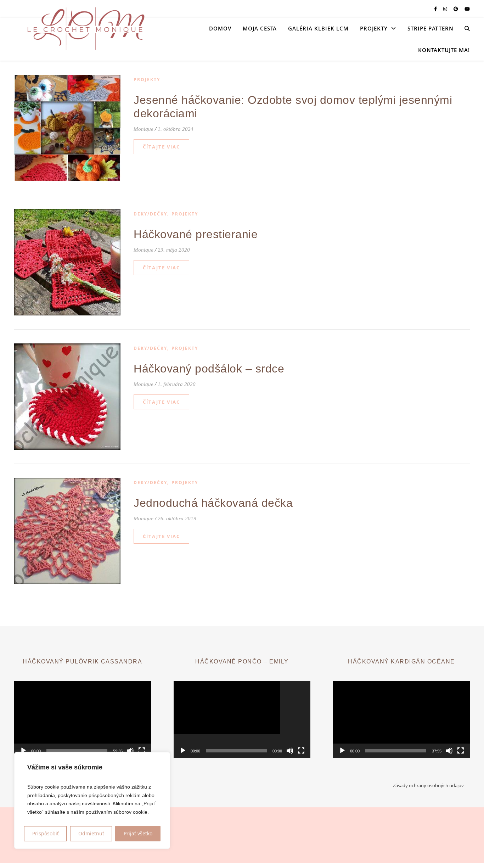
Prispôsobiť (45, 833)
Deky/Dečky (150, 214)
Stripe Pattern (430, 28)
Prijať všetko (138, 833)
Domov (220, 28)
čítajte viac (161, 147)
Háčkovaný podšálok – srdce (209, 368)
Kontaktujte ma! (444, 50)
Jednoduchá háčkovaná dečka (213, 503)
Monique (143, 129)
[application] (82, 719)
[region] (92, 800)
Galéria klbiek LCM (318, 28)
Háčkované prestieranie (196, 234)
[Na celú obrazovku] (141, 750)
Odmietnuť (91, 833)
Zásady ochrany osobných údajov (428, 785)
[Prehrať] (23, 750)
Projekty (374, 28)
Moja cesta (260, 28)
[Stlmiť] (130, 750)
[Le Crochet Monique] (85, 28)
